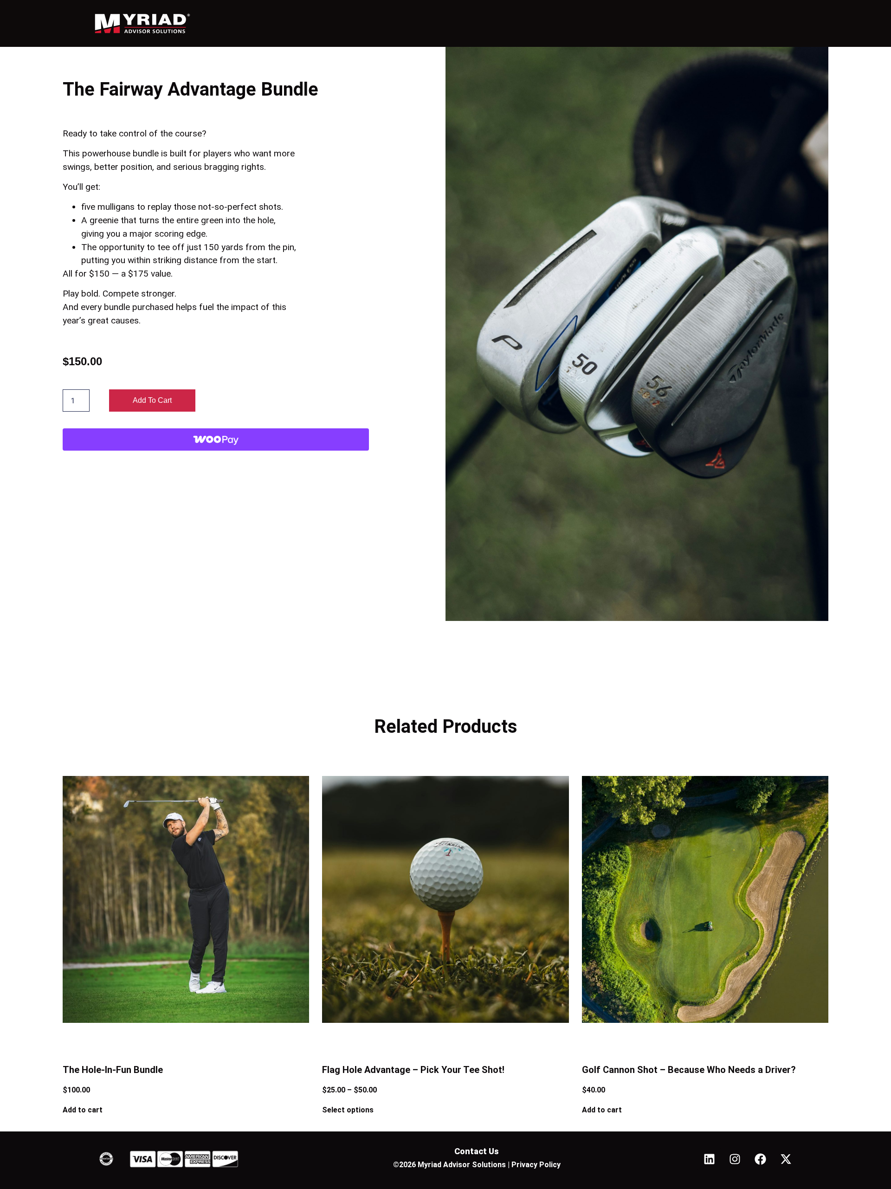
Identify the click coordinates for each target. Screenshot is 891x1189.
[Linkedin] (709, 1158)
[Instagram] (734, 1158)
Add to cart (152, 400)
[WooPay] (216, 439)
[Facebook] (760, 1158)
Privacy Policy (536, 1164)
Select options (348, 1109)
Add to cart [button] (83, 1109)
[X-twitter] (785, 1158)
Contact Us (476, 1151)
